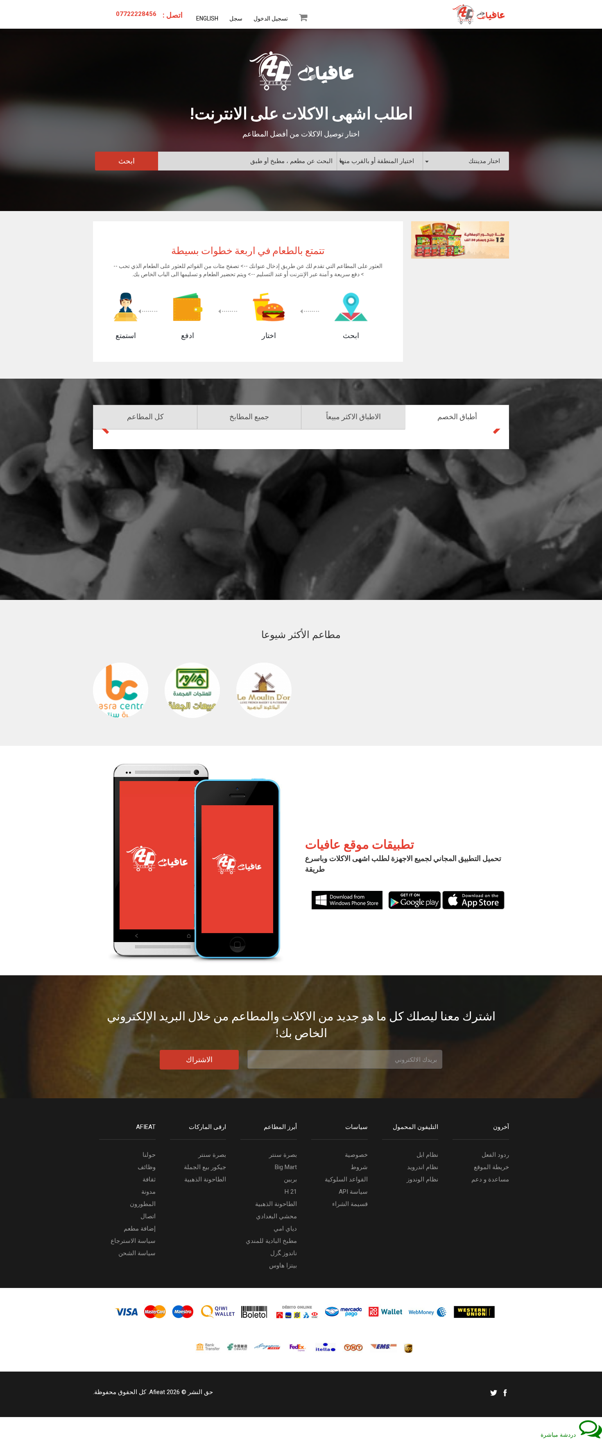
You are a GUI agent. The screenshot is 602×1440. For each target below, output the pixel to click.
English (207, 18)
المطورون (143, 1204)
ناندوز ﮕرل (283, 1253)
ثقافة (149, 1179)
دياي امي (285, 1228)
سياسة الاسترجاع (133, 1241)
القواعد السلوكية (346, 1179)
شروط (359, 1167)
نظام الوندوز (422, 1179)
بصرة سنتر (212, 1154)
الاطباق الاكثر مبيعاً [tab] (353, 416)
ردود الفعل (495, 1154)
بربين (290, 1179)
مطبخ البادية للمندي (271, 1241)
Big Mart (286, 1167)
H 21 (291, 1191)
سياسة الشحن (137, 1253)
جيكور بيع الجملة (205, 1167)
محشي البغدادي (276, 1216)
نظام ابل (427, 1154)
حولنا (149, 1154)
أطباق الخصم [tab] (457, 416)
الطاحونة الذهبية (205, 1179)
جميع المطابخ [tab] (249, 416)
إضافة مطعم (140, 1228)
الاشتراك (199, 1059)
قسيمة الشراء (350, 1204)
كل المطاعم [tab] (145, 416)
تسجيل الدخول (270, 18)
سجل (235, 18)
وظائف (147, 1167)
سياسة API (353, 1191)
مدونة (148, 1191)
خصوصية (356, 1154)
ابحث (126, 161)
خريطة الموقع (491, 1167)
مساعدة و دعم (490, 1179)
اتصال (148, 1216)
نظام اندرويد (422, 1167)
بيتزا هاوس (283, 1265)
